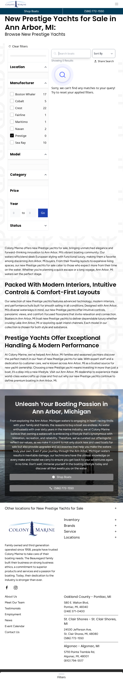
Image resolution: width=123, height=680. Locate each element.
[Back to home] (16, 4)
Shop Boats (31, 11)
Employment (13, 614)
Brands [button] (69, 525)
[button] (116, 4)
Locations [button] (72, 537)
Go (43, 213)
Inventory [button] (72, 520)
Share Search (106, 61)
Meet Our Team (15, 602)
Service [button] (70, 531)
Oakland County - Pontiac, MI (87, 596)
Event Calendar (15, 626)
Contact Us (12, 632)
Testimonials (12, 608)
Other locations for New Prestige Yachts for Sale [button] (44, 508)
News (8, 620)
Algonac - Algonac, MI (81, 646)
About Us (11, 596)
